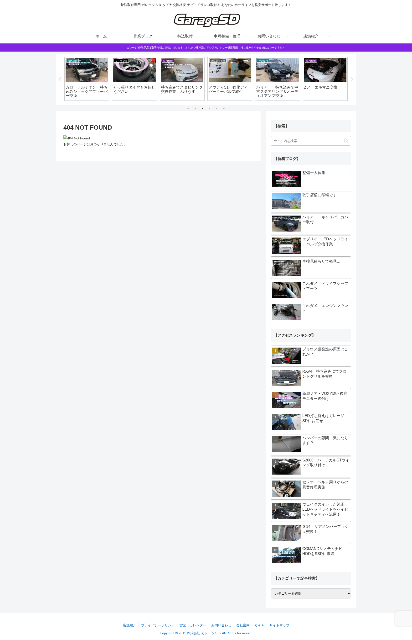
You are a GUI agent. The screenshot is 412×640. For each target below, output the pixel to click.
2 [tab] (195, 108)
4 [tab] (209, 108)
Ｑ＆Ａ (259, 625)
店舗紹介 (129, 625)
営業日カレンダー (193, 625)
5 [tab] (216, 108)
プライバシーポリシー (158, 625)
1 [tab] (188, 108)
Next (352, 79)
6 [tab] (223, 108)
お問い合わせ (221, 625)
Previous (59, 79)
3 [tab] (202, 108)
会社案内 (243, 625)
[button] (346, 140)
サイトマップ (279, 625)
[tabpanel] (86, 79)
